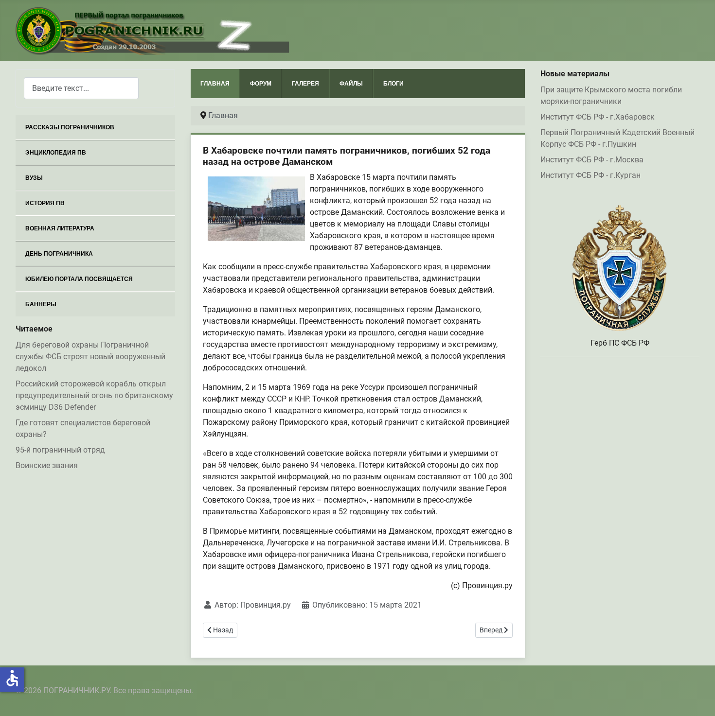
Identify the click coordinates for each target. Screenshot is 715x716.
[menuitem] (95, 127)
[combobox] (81, 88)
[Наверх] (698, 698)
